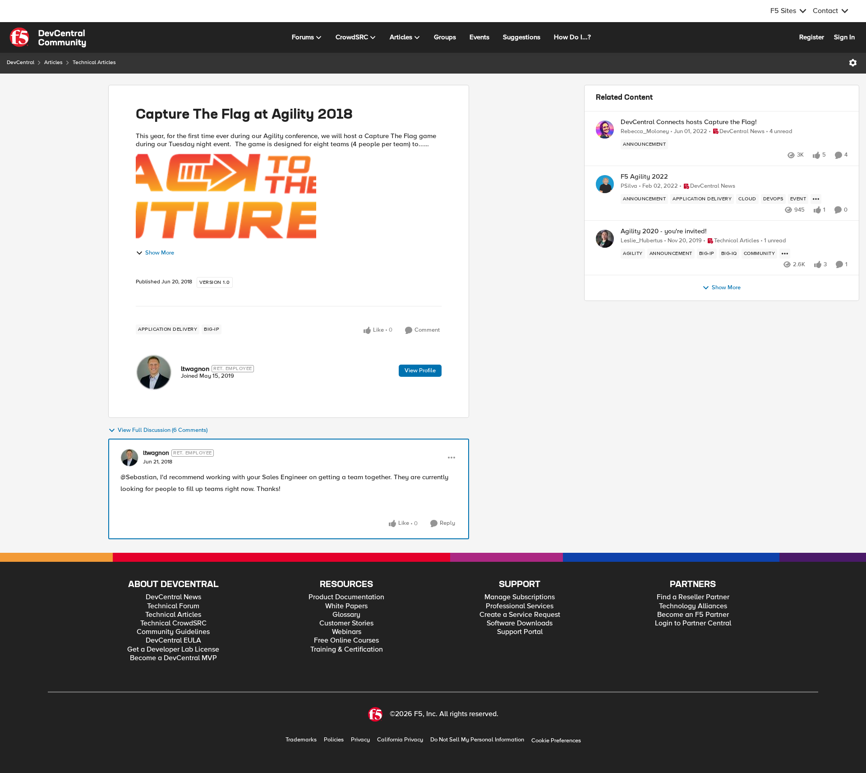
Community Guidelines (173, 632)
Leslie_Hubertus (642, 240)
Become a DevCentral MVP (173, 658)
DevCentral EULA (173, 640)
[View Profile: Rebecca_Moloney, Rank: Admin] (605, 129)
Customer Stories (346, 623)
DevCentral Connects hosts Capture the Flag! (689, 122)
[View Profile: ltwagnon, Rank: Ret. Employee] (154, 372)
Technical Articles (94, 62)
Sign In (844, 37)
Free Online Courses (346, 640)
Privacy (360, 739)
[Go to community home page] (48, 37)
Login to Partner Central (693, 623)
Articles (53, 62)
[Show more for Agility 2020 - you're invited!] (784, 254)
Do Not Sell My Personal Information (477, 739)
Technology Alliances (693, 606)
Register (811, 37)
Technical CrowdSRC (173, 623)
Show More (159, 253)
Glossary (346, 615)
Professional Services (519, 606)
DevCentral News (173, 597)
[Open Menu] (853, 62)
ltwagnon (195, 369)
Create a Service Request (519, 615)
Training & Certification (346, 649)
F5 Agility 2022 (644, 177)
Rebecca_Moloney (645, 131)
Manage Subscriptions (519, 597)
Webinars (346, 632)
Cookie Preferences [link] (556, 740)
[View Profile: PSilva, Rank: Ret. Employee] (605, 184)
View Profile (420, 370)
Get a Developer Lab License (173, 649)
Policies (334, 739)
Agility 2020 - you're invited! (664, 231)
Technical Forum (173, 606)
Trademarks (301, 739)
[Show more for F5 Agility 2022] (816, 199)
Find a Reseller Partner (693, 597)
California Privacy (400, 739)
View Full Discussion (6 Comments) (162, 430)
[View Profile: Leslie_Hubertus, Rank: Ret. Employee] (605, 239)
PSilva (629, 186)
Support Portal (520, 632)
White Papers (346, 606)
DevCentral (20, 62)
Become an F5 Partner (693, 615)
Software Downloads (520, 623)
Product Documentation (346, 597)
